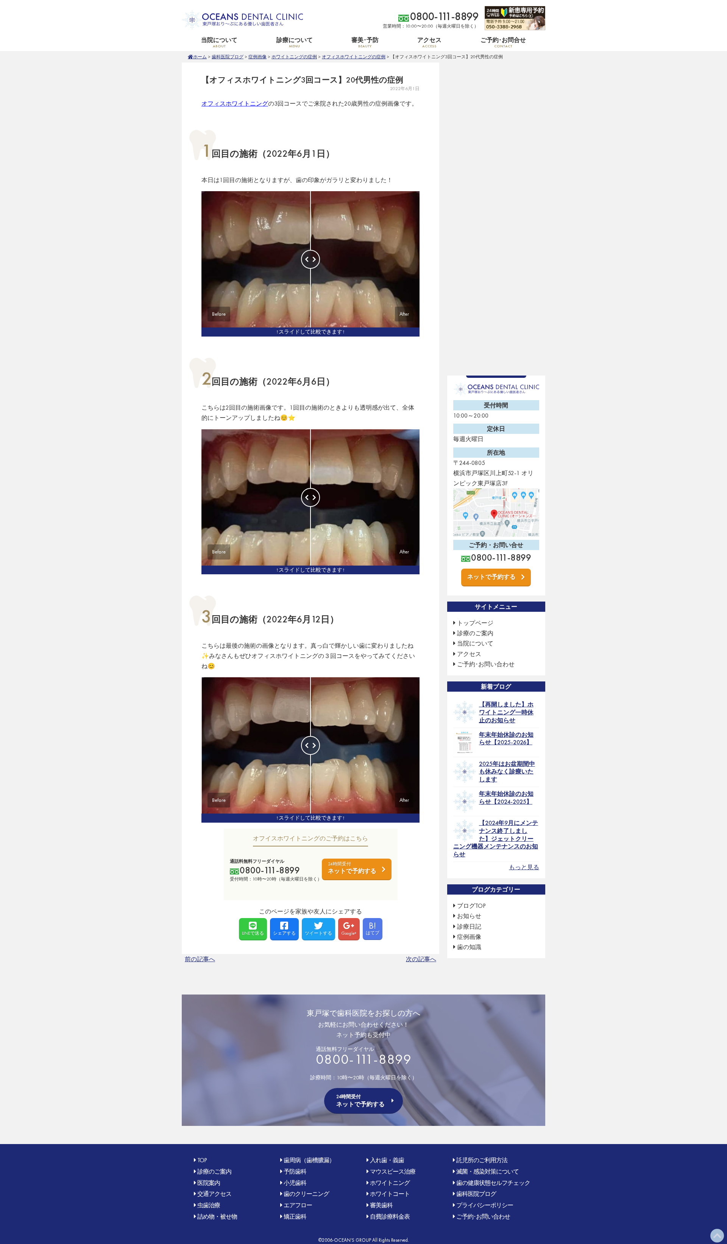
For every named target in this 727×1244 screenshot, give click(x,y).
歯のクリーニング (306, 1194)
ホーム (200, 57)
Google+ (349, 933)
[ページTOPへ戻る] (717, 1235)
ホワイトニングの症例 (294, 57)
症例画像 (257, 57)
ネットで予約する (352, 868)
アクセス (429, 42)
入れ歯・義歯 (387, 1160)
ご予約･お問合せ (503, 42)
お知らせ (469, 916)
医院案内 (208, 1183)
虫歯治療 (208, 1205)
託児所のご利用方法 (481, 1160)
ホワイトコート (390, 1194)
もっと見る (524, 867)
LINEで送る (253, 933)
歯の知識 (469, 947)
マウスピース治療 (392, 1171)
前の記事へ (200, 959)
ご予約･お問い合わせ (486, 664)
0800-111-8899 (444, 16)
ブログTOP (471, 906)
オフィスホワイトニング (234, 104)
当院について (475, 643)
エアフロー (298, 1205)
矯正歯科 (295, 1217)
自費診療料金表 (390, 1217)
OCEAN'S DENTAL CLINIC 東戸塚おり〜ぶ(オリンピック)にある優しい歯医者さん (242, 20)
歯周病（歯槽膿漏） (309, 1160)
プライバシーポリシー (484, 1205)
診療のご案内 (475, 633)
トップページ (475, 623)
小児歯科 (295, 1183)
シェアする (284, 933)
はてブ (372, 928)
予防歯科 (295, 1171)
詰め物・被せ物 (217, 1217)
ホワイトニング (390, 1183)
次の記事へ (421, 959)
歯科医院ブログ (227, 57)
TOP (202, 1160)
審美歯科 (381, 1205)
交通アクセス (214, 1194)
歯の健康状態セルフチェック (493, 1183)
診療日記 (469, 927)
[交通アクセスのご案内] (496, 532)
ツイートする (318, 933)
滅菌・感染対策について (487, 1171)
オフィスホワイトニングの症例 (353, 57)
